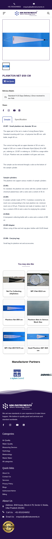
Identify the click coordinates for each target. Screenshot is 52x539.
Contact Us (6, 477)
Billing (4, 494)
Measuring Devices (9, 447)
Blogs (4, 487)
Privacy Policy (7, 484)
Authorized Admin (9, 491)
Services (5, 480)
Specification (21, 119)
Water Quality (7, 444)
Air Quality (6, 440)
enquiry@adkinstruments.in (33, 7)
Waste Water (7, 458)
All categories (7, 461)
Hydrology (6, 451)
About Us (5, 473)
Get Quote (10, 81)
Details (7, 120)
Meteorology (7, 454)
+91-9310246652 (14, 7)
